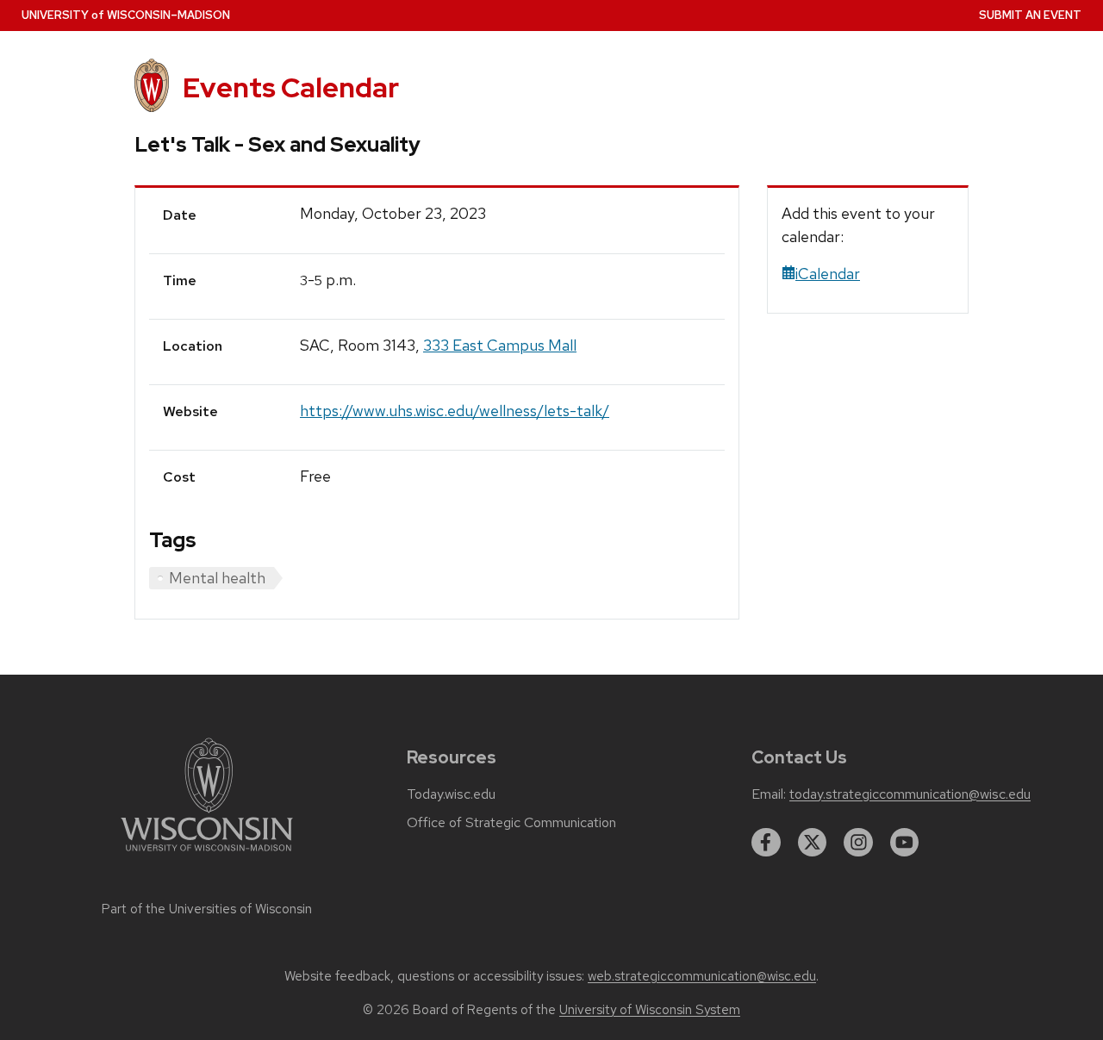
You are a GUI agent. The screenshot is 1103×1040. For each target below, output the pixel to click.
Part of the (207, 909)
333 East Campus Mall (499, 345)
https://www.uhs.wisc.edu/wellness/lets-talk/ (454, 410)
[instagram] (858, 842)
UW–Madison (126, 15)
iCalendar (827, 273)
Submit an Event (1030, 15)
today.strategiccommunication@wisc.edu (910, 794)
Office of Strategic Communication (511, 822)
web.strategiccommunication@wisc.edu (702, 976)
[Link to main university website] (207, 854)
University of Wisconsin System (649, 1009)
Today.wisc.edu (451, 794)
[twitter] (812, 842)
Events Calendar (291, 87)
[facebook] (766, 842)
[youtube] (904, 842)
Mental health (217, 578)
